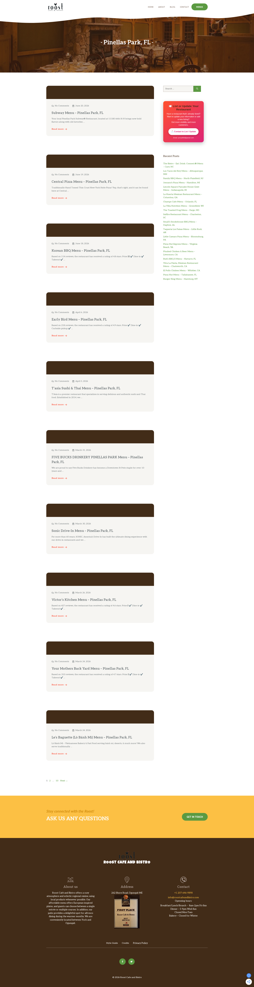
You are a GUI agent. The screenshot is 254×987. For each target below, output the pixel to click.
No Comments (62, 106)
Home (150, 7)
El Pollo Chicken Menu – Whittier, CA (181, 270)
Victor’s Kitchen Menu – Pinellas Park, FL (84, 600)
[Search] (197, 89)
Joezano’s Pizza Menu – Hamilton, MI (181, 182)
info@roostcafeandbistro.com (183, 897)
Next (64, 780)
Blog (172, 7)
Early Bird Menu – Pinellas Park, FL (79, 319)
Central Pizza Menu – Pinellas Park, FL (82, 182)
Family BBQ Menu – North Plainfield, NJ (183, 178)
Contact (184, 7)
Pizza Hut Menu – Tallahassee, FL (180, 275)
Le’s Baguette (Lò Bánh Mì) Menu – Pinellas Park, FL (92, 737)
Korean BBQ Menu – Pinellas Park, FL (81, 251)
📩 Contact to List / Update (183, 131)
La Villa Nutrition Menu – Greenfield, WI (183, 206)
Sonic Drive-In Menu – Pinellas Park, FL (82, 531)
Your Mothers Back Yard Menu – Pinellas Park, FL (90, 669)
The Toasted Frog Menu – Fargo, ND (181, 210)
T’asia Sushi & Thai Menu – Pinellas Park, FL (86, 388)
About (161, 7)
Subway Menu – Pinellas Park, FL (77, 113)
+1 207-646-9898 (183, 893)
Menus (199, 7)
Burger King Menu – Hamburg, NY (180, 279)
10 (57, 780)
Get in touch (195, 817)
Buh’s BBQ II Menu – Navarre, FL (179, 259)
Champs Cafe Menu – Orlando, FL (180, 201)
